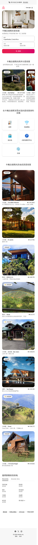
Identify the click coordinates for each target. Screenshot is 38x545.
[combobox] (18, 39)
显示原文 (25, 2)
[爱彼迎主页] (3, 7)
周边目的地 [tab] (5, 479)
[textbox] (10, 46)
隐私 (16, 536)
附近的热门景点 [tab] (15, 479)
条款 (20, 536)
